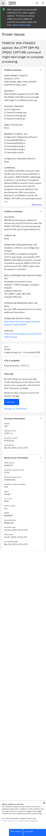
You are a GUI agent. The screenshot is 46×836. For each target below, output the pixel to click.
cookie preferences (10, 821)
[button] (44, 803)
